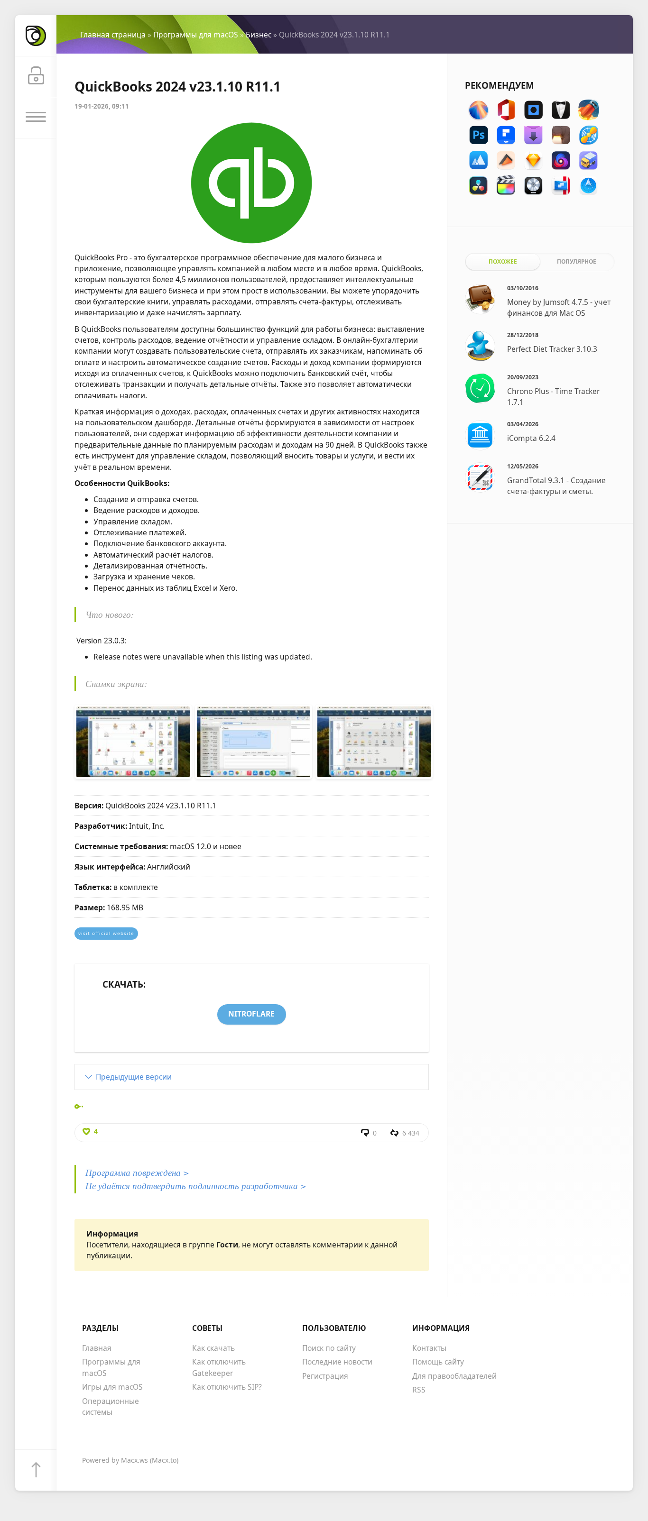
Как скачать (213, 1348)
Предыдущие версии (134, 1077)
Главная (96, 1348)
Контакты (429, 1348)
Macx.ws (134, 1460)
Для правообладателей (454, 1376)
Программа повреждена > (137, 1172)
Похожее (503, 261)
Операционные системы (110, 1406)
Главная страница (113, 34)
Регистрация (325, 1376)
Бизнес (258, 34)
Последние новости (337, 1361)
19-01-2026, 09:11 (101, 106)
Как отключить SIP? (227, 1387)
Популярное (576, 261)
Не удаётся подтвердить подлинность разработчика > (195, 1185)
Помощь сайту (438, 1361)
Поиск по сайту (329, 1348)
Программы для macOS (195, 34)
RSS (419, 1389)
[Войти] (35, 77)
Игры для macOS (112, 1387)
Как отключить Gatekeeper (219, 1367)
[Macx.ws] (35, 35)
